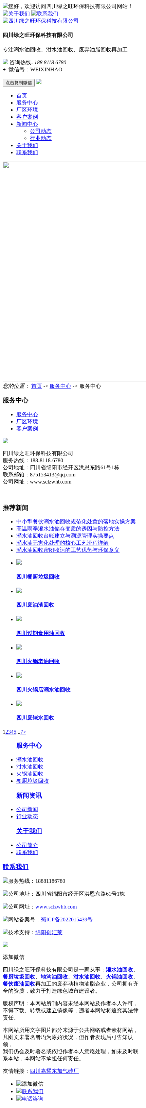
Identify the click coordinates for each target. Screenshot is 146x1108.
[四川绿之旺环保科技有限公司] (41, 21)
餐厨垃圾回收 (32, 781)
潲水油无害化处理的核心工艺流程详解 (62, 543)
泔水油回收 (29, 767)
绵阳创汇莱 (48, 932)
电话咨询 (32, 1099)
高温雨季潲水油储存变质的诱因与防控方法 (68, 529)
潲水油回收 (29, 759)
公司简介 (27, 845)
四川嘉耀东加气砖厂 (54, 1071)
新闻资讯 (29, 795)
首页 (21, 95)
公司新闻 (27, 809)
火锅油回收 (29, 774)
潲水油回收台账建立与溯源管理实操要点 (65, 536)
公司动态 (41, 131)
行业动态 (41, 138)
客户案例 (27, 117)
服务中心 (27, 102)
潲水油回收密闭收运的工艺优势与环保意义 (68, 550)
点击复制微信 (18, 82)
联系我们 (47, 14)
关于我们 (19, 14)
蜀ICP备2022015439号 (67, 919)
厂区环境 (27, 110)
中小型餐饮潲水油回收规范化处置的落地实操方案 (76, 521)
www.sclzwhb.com (56, 907)
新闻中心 (27, 124)
